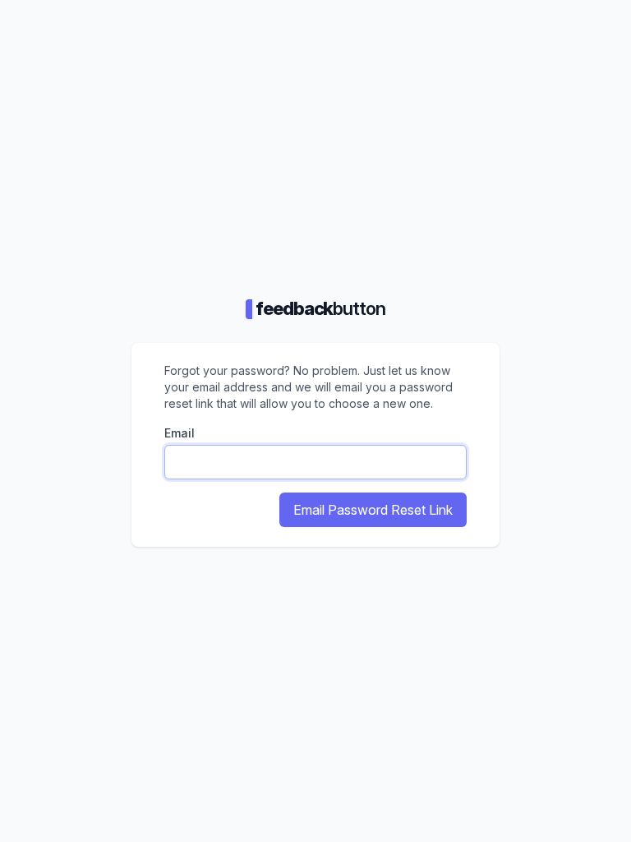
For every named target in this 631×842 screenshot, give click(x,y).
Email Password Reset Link (373, 510)
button (320, 308)
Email (179, 433)
